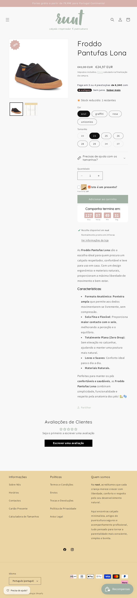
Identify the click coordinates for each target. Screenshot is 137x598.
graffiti (99, 113)
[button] (7, 20)
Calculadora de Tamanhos (24, 516)
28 (82, 143)
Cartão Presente (18, 508)
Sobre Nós (15, 484)
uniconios (87, 121)
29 (94, 143)
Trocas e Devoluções (61, 500)
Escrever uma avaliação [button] (68, 443)
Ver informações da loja (95, 240)
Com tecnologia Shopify (32, 593)
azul (83, 113)
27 (120, 144)
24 (108, 144)
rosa (115, 113)
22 (84, 136)
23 (94, 135)
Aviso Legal (56, 516)
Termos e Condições (61, 484)
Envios (54, 492)
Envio (100, 72)
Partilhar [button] (86, 407)
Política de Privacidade (63, 508)
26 (118, 135)
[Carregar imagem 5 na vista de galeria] (31, 109)
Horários (14, 492)
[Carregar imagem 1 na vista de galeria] (16, 109)
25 (106, 135)
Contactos (15, 500)
